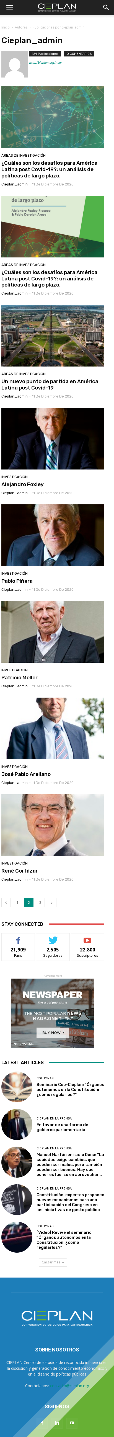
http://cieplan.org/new (45, 62)
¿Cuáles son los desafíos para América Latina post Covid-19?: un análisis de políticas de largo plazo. (49, 169)
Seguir (53, 937)
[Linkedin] (57, 1423)
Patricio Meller (19, 677)
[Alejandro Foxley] (52, 438)
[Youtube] (71, 1423)
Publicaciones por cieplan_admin (58, 27)
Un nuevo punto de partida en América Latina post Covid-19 (49, 384)
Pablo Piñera (17, 581)
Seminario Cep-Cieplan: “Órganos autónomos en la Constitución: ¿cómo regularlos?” (70, 1089)
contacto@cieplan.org (69, 1385)
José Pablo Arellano (26, 774)
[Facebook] (42, 1423)
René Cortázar (19, 871)
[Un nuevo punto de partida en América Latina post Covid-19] (52, 336)
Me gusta (18, 937)
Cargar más (51, 1262)
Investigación (14, 477)
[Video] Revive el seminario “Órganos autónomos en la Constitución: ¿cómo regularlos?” (64, 1240)
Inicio (5, 27)
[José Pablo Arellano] (52, 728)
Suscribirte (87, 937)
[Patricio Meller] (52, 632)
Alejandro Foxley (22, 484)
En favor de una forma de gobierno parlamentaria (62, 1127)
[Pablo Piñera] (52, 535)
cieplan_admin (14, 184)
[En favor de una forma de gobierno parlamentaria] (16, 1124)
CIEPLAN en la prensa (54, 1118)
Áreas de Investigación (23, 155)
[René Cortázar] (52, 825)
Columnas (45, 1078)
